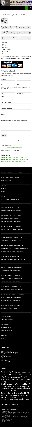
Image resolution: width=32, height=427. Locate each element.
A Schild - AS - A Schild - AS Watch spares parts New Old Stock (16, 376)
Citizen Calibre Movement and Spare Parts (11, 226)
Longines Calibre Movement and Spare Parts (11, 273)
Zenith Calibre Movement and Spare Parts (11, 311)
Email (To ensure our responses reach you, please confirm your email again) (16, 87)
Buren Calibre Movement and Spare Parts (11, 221)
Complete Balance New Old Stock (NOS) (10, 177)
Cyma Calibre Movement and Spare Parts (10, 232)
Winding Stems (4, 183)
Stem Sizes (3, 338)
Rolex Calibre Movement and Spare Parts (10, 292)
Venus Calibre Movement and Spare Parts (10, 305)
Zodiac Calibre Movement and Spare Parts (11, 210)
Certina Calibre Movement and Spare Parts (11, 223)
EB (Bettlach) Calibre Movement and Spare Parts (12, 234)
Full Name (4, 79)
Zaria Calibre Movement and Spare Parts (10, 308)
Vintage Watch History (6, 313)
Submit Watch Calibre (6, 316)
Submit (4, 135)
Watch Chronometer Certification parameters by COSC (14, 322)
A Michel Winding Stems (21, 390)
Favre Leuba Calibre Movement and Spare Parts (12, 245)
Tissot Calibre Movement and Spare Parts (10, 207)
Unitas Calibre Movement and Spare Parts (11, 297)
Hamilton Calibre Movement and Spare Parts (11, 262)
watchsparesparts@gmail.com (14, 147)
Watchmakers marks (6, 327)
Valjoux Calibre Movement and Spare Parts (11, 302)
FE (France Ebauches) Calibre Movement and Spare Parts (14, 248)
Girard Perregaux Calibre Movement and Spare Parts (13, 259)
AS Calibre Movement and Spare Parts (10, 199)
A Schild (12, 390)
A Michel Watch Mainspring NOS (24, 372)
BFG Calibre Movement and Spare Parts (10, 213)
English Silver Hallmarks (7, 319)
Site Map (3, 196)
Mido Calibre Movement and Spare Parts (10, 275)
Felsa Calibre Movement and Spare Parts (10, 253)
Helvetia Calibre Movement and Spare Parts (11, 267)
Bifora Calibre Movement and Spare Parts (11, 215)
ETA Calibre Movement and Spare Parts (10, 202)
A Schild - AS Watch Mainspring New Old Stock (19, 399)
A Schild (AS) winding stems (20, 382)
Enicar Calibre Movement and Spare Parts (11, 240)
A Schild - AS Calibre (9, 372)
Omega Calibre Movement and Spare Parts (11, 204)
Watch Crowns (4, 185)
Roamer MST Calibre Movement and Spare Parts (12, 289)
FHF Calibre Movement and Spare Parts (10, 256)
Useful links (4, 335)
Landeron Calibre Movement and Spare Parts (11, 270)
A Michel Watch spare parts (21, 398)
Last (18, 84)
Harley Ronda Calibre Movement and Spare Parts (12, 264)
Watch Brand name (6, 102)
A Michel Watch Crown (20, 388)
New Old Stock (4, 332)
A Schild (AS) (6, 374)
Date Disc (3, 191)
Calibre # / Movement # (7, 108)
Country (3, 96)
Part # (3, 114)
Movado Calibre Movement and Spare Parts (11, 278)
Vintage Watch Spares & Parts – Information (11, 172)
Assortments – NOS (5, 193)
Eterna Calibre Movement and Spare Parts (11, 243)
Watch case (3, 188)
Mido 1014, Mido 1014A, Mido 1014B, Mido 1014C (15, 159)
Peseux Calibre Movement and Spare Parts (11, 283)
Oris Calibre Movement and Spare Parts (10, 281)
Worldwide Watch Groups (7, 330)
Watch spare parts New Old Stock (9, 174)
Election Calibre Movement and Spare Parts (11, 237)
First (2, 84)
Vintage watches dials (6, 180)
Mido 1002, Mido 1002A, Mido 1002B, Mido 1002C (15, 157)
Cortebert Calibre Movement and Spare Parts (12, 229)
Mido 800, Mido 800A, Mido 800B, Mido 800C (14, 161)
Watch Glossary (4, 324)
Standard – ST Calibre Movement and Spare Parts (12, 294)
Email (2, 93)
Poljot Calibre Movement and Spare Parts (11, 286)
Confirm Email (20, 93)
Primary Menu (30, 8)
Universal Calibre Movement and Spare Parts (11, 300)
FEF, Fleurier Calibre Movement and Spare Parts (12, 251)
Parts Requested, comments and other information (14, 120)
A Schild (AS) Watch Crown (10, 382)
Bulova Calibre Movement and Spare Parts (11, 218)
